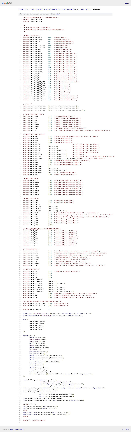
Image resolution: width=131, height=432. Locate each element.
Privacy (17, 429)
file (57, 14)
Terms (22, 429)
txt (123, 429)
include (81, 9)
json (127, 429)
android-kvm (24, 9)
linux (33, 9)
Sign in (127, 3)
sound (88, 9)
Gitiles (11, 429)
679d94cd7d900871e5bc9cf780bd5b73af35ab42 (55, 9)
